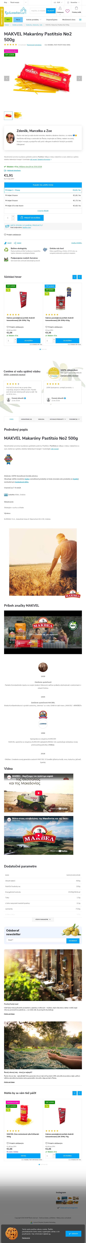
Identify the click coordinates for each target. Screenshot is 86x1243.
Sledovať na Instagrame (69, 1208)
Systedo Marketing (49, 1222)
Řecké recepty (14, 2)
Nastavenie (26, 1238)
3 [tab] (43, 349)
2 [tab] (42, 349)
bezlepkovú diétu (21, 482)
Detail (23, 1156)
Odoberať (73, 941)
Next (80, 277)
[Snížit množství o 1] (15, 342)
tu (49, 1234)
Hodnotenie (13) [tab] (26, 419)
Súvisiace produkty (57, 419)
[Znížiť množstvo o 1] (13, 219)
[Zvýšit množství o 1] (15, 339)
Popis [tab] (11, 419)
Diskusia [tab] (41, 419)
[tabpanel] (23, 314)
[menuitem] (8, 19)
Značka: (76, 243)
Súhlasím (75, 1234)
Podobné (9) (73, 419)
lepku (27, 479)
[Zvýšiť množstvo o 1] (13, 216)
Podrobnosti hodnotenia (34, 45)
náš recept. (33, 159)
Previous (74, 277)
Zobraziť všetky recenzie (69, 376)
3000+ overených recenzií (14, 374)
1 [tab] (40, 349)
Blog (5, 2)
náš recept (55, 449)
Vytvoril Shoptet (38, 1222)
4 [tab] (45, 349)
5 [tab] (46, 1164)
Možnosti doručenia (14, 171)
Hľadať (50, 11)
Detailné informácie (44, 159)
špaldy (75, 479)
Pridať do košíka (32, 218)
